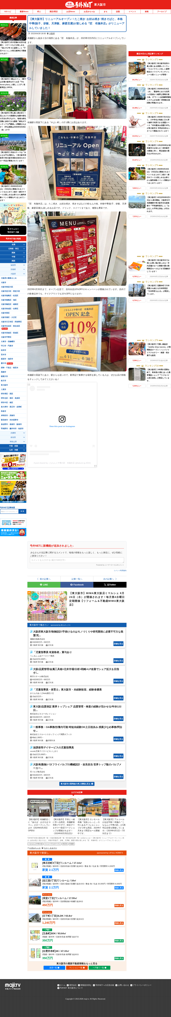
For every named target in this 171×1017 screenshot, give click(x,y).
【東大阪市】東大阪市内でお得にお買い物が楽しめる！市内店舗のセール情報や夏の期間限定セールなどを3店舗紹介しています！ (158, 265)
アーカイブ (162, 11)
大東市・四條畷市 (8, 341)
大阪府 (52, 33)
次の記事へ (108, 579)
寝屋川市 (4, 376)
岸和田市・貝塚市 (8, 415)
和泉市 (3, 411)
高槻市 (3, 372)
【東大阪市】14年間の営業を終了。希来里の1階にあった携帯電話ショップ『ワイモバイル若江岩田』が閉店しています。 (158, 375)
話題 (118, 11)
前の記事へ (45, 579)
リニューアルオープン (52, 844)
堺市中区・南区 (7, 402)
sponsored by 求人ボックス (61, 625)
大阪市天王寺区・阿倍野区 (11, 322)
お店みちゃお (89, 11)
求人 (39, 11)
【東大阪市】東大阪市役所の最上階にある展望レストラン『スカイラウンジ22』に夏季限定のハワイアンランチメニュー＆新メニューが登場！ (158, 69)
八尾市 (3, 389)
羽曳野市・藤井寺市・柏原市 (12, 429)
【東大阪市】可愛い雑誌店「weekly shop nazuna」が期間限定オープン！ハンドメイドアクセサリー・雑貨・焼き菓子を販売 (159, 349)
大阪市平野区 (6, 337)
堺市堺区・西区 (7, 394)
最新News (24, 11)
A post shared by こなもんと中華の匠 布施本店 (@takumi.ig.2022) (62, 463)
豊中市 (6, 363)
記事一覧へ (77, 579)
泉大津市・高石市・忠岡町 (11, 407)
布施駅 (71, 844)
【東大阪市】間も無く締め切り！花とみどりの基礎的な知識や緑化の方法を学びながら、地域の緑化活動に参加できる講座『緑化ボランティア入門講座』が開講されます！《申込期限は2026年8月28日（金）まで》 (13, 121)
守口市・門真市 (7, 346)
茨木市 (3, 355)
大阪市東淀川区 (7, 287)
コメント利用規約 (120, 570)
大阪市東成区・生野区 (9, 309)
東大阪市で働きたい (39, 625)
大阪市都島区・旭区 (9, 300)
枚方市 (3, 381)
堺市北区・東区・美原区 (10, 398)
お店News (70, 11)
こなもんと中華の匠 (35, 844)
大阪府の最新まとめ (9, 278)
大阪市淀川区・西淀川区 (10, 291)
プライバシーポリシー (142, 985)
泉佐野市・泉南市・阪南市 (11, 424)
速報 (147, 11)
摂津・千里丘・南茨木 (9, 368)
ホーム (62, 985)
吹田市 (3, 350)
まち (105, 11)
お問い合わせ (123, 985)
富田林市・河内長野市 (9, 420)
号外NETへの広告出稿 (104, 985)
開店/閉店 (54, 11)
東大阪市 (100, 4)
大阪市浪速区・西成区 (9, 333)
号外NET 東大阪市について (71, 988)
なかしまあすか (50, 848)
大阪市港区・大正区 (9, 317)
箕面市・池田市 (7, 359)
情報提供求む (86, 985)
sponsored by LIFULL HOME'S (110, 853)
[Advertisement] (150, 33)
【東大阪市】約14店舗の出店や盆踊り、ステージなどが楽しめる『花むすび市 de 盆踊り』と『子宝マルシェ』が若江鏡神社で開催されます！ (13, 47)
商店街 (65, 844)
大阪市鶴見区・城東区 (9, 304)
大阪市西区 (5, 313)
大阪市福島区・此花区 (9, 296)
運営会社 (73, 985)
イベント (132, 11)
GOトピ (7, 11)
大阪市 (3, 282)
